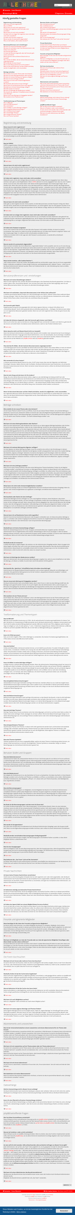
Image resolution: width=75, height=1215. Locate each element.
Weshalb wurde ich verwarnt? (12, 89)
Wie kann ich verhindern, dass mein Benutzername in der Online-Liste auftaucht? (19, 49)
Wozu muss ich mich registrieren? (13, 24)
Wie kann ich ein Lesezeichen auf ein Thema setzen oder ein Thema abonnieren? (55, 87)
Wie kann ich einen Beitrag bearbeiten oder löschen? (18, 75)
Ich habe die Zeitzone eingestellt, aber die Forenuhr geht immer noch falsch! (19, 54)
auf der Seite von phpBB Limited (45, 1123)
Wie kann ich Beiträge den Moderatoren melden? (17, 90)
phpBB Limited (27, 338)
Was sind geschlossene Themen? (12, 114)
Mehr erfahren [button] (21, 1212)
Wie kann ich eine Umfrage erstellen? (14, 79)
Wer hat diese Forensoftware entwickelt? (51, 106)
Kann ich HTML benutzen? (11, 104)
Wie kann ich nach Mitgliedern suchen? (50, 74)
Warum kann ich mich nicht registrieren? (14, 27)
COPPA (34, 182)
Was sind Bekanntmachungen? (12, 111)
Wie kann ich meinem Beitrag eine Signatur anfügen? (18, 77)
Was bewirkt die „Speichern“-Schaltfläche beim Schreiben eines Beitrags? (19, 93)
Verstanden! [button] (64, 1211)
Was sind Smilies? (8, 106)
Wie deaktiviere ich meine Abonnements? (51, 92)
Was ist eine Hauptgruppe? (47, 37)
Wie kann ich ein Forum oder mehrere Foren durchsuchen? (52, 68)
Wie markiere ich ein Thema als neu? (14, 97)
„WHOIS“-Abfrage (9, 1150)
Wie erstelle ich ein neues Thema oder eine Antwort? (18, 74)
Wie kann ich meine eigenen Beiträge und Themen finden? (54, 77)
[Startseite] (23, 4)
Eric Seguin (33, 1194)
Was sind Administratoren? (47, 24)
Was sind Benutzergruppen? (47, 27)
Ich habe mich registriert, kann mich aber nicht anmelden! (16, 30)
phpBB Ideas (19, 1136)
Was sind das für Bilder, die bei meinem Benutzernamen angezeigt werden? (19, 60)
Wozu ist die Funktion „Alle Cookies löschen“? (16, 41)
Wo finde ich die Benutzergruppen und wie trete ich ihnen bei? (55, 30)
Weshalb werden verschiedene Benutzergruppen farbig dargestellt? (55, 35)
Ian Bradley (50, 1194)
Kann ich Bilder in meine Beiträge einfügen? (15, 107)
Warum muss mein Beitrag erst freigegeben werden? (18, 95)
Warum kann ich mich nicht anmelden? (14, 32)
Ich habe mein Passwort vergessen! (13, 37)
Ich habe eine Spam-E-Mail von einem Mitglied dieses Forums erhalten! (54, 49)
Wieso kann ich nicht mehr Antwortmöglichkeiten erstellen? (17, 81)
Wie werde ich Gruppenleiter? (48, 32)
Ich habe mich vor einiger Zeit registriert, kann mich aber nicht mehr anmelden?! (19, 35)
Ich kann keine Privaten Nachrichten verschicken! (53, 45)
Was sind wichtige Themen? (11, 112)
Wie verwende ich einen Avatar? (12, 63)
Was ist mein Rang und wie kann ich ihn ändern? (16, 65)
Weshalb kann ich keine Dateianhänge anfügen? (17, 87)
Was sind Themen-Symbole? (11, 116)
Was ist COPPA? (8, 26)
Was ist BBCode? (8, 103)
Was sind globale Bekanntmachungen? (14, 109)
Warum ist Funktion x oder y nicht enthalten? (52, 108)
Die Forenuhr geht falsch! (10, 51)
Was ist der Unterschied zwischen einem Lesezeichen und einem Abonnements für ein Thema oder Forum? (54, 84)
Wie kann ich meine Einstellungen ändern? (15, 46)
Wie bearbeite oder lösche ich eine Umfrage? (16, 84)
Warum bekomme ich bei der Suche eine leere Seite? (54, 73)
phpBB (32, 1196)
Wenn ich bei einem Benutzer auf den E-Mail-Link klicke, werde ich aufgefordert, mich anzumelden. (19, 67)
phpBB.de (40, 338)
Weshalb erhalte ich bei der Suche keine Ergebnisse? (54, 71)
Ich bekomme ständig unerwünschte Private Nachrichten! (55, 46)
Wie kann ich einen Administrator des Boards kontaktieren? (52, 114)
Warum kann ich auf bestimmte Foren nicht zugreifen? (18, 85)
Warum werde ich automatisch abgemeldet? (16, 39)
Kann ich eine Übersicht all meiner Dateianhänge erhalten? (53, 100)
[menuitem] (15, 13)
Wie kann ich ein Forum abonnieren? (50, 90)
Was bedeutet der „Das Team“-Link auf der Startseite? (54, 39)
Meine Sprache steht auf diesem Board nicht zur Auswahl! (17, 57)
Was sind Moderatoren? (46, 26)
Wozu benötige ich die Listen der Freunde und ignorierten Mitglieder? (55, 56)
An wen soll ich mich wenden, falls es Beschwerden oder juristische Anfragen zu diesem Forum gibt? (55, 110)
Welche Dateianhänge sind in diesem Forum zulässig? (54, 97)
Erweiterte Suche (67, 7)
